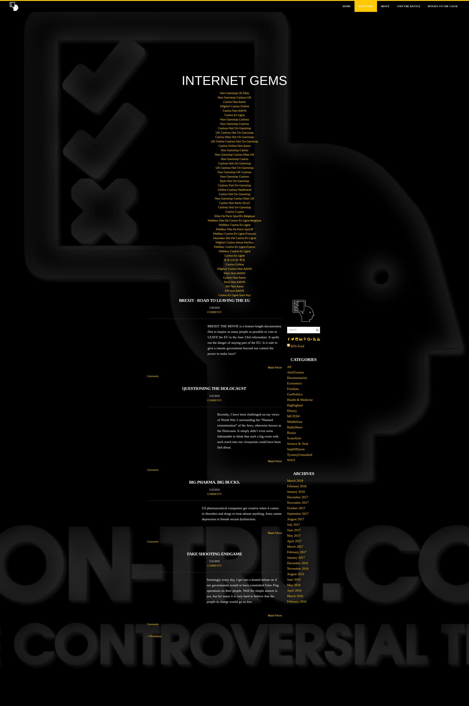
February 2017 (296, 552)
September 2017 (298, 513)
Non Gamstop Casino (234, 150)
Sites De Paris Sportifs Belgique (234, 216)
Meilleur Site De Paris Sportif (234, 229)
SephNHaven (296, 449)
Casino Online (235, 264)
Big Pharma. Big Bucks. (214, 482)
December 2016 (297, 563)
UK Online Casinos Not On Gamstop (234, 141)
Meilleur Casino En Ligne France (234, 246)
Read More (275, 367)
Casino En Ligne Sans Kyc (234, 295)
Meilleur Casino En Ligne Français (234, 233)
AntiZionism (295, 372)
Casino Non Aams (234, 101)
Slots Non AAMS (234, 273)
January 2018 (296, 491)
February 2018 (296, 486)
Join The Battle (408, 6)
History (292, 411)
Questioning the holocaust (214, 388)
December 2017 (297, 497)
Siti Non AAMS (234, 290)
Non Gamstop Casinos (234, 119)
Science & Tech (297, 444)
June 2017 (294, 530)
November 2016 (298, 568)
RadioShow (294, 427)
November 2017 (298, 502)
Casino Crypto (234, 211)
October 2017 (296, 508)
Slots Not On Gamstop (234, 181)
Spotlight (365, 6)
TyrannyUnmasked (299, 455)
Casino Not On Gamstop (234, 194)
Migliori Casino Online (234, 106)
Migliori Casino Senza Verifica (235, 242)
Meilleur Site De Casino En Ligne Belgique (234, 220)
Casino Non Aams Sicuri (234, 203)
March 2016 (295, 596)
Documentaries (297, 378)
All (289, 367)
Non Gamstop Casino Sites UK (234, 154)
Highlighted (295, 405)
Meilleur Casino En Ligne (234, 224)
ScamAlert (294, 438)
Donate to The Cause (443, 6)
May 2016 (294, 585)
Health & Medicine (300, 400)
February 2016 (296, 601)
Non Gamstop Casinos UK (234, 97)
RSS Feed (297, 346)
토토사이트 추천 (234, 260)
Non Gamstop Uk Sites (234, 93)
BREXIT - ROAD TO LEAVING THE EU (214, 300)
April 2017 (294, 541)
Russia (291, 433)
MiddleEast (294, 422)
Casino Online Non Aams (235, 145)
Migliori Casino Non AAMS (234, 268)
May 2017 (294, 535)
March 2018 (295, 481)
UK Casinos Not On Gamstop (235, 132)
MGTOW (293, 416)
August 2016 (295, 574)
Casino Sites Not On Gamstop (234, 137)
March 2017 (295, 546)
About (385, 6)
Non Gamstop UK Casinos (234, 172)
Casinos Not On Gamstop (234, 128)
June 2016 (294, 579)
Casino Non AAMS (235, 110)
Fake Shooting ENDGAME (214, 554)
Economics (294, 383)
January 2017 (296, 557)
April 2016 (294, 590)
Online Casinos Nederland (234, 189)
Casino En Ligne (234, 115)
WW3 (291, 460)
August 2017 (295, 519)
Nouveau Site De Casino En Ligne (234, 238)
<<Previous (154, 636)
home (347, 6)
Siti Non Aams (235, 286)
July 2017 (293, 524)
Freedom (293, 389)
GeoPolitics (294, 394)
